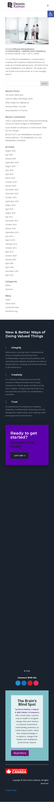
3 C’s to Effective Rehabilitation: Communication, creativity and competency (25, 50)
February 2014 (11, 244)
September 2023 (12, 201)
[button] (50, 14)
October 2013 (11, 248)
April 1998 (9, 267)
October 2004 (11, 255)
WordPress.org (11, 311)
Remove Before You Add (15, 106)
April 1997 (9, 275)
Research (9, 289)
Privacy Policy (10, 790)
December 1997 (11, 271)
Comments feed (12, 307)
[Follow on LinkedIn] (23, 683)
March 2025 (10, 178)
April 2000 (9, 263)
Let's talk (18, 455)
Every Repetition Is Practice (16, 110)
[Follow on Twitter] (17, 683)
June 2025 (9, 170)
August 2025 (10, 166)
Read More (20, 753)
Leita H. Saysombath (13, 121)
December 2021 (11, 220)
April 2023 (9, 209)
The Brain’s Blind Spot (14, 95)
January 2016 (10, 228)
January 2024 (10, 185)
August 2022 (10, 213)
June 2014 (9, 236)
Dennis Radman (14, 53)
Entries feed (10, 303)
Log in (7, 299)
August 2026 (10, 151)
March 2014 (10, 240)
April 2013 (9, 252)
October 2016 (11, 224)
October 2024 (11, 182)
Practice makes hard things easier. (19, 98)
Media (36, 53)
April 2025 (9, 174)
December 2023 (11, 189)
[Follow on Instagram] (36, 683)
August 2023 (10, 205)
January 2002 (10, 259)
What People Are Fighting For (17, 102)
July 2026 (9, 154)
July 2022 (9, 217)
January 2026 (10, 158)
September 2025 (12, 162)
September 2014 (12, 232)
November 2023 (12, 193)
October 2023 (11, 197)
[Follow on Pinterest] (30, 683)
